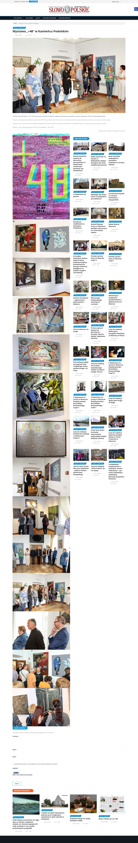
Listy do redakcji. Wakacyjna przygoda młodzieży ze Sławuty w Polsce (116, 332)
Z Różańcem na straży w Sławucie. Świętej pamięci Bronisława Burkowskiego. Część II (80, 402)
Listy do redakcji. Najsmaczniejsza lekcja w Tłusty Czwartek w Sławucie (115, 437)
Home (15, 23)
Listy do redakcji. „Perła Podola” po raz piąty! (98, 468)
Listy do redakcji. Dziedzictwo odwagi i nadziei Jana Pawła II (81, 435)
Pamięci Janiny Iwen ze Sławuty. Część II (97, 258)
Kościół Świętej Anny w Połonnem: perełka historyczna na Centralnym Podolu (99, 228)
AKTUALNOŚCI (18, 18)
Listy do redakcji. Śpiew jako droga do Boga (115, 400)
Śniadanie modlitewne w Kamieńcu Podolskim (79, 225)
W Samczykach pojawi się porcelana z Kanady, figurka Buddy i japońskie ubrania (98, 333)
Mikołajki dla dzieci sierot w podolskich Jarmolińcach (98, 197)
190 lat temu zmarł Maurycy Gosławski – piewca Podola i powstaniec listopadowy (81, 470)
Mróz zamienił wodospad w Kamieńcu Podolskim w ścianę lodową (116, 160)
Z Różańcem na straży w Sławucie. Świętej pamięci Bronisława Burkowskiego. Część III (116, 368)
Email (14, 757)
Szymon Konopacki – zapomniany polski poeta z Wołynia (80, 301)
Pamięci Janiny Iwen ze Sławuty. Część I (115, 258)
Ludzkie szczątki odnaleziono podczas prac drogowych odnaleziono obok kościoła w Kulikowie (52, 816)
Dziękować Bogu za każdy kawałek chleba (80, 819)
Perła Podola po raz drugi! (81, 330)
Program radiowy (64, 18)
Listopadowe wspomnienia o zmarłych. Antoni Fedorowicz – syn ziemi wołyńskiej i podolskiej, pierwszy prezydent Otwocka (116, 471)
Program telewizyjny (49, 18)
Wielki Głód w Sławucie (114, 225)
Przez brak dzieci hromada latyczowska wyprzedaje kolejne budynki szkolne (98, 434)
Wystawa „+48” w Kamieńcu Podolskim (29, 23)
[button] (136, 9)
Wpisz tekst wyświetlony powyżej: (22, 775)
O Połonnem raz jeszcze (79, 195)
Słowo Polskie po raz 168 (108, 819)
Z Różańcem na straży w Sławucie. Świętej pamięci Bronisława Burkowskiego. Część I (98, 402)
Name (15, 749)
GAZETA (38, 18)
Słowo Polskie (18, 35)
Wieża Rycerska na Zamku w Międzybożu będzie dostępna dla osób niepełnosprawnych (99, 161)
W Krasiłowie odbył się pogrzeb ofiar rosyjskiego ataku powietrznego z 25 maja (80, 366)
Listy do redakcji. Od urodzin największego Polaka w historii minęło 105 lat (98, 367)
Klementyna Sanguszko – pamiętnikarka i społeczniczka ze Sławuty (115, 299)
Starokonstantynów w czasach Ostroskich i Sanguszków (116, 196)
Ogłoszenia (29, 18)
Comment (15, 736)
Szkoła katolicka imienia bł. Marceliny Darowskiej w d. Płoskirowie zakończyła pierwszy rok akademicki (79, 163)
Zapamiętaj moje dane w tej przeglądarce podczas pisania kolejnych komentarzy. (36, 764)
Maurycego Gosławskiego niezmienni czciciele (96, 301)
